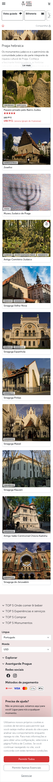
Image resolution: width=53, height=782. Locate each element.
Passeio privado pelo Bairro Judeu (22, 110)
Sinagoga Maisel (12, 443)
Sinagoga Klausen (13, 489)
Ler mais (27, 65)
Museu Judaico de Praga (17, 213)
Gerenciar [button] (26, 775)
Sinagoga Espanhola (14, 351)
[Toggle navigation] (3, 3)
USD (6, 649)
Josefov (8, 167)
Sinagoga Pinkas (12, 397)
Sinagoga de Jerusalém (16, 582)
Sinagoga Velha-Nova (15, 305)
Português (9, 637)
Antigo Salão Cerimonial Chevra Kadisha (25, 535)
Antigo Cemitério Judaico (18, 259)
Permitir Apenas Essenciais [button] (26, 767)
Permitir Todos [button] (27, 759)
